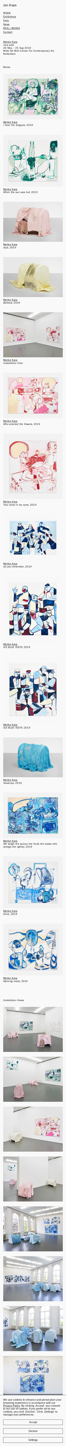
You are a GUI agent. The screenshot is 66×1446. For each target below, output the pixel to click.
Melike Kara (10, 42)
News (6, 24)
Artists (7, 12)
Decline (33, 1431)
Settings (33, 1440)
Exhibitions (9, 16)
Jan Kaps (10, 5)
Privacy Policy (11, 1405)
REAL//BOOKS (11, 28)
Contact (7, 32)
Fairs (6, 20)
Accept (33, 1422)
